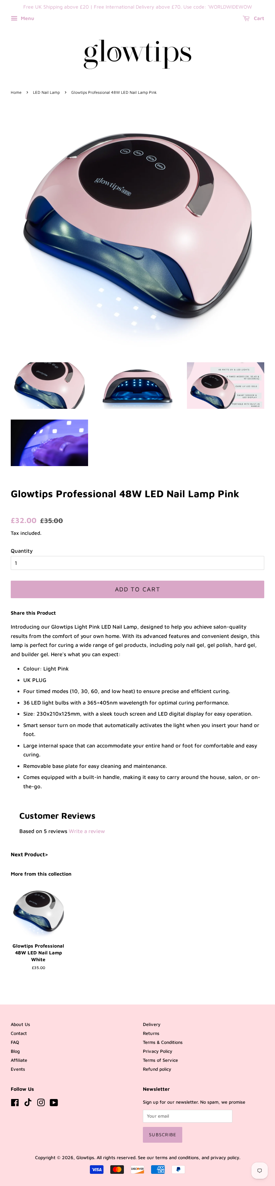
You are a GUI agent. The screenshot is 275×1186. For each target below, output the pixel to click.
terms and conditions (177, 1157)
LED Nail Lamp (46, 92)
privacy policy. (225, 1157)
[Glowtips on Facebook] (15, 1104)
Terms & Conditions (163, 1042)
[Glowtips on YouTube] (54, 1104)
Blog (15, 1051)
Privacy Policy (157, 1051)
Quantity (22, 551)
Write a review (87, 831)
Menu (26, 18)
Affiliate (19, 1060)
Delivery (151, 1024)
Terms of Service (160, 1060)
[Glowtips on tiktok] (28, 1104)
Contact (19, 1033)
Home (16, 92)
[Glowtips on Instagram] (41, 1104)
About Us (20, 1024)
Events (18, 1069)
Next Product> (29, 854)
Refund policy (157, 1069)
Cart (258, 18)
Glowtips (85, 1157)
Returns (151, 1033)
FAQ (15, 1042)
